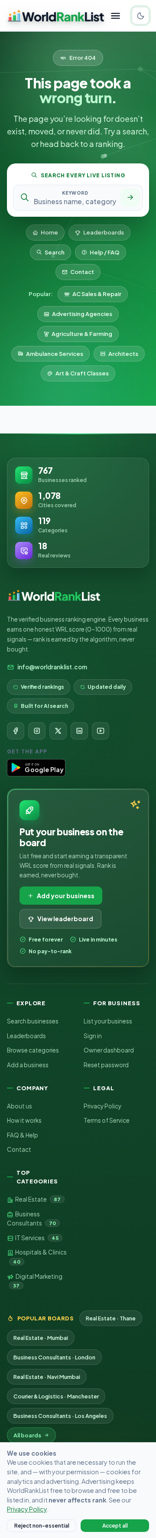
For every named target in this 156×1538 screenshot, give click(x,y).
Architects (123, 353)
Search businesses (32, 1021)
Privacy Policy (102, 1106)
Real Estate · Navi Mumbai (46, 1376)
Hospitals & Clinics (40, 1256)
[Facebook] (15, 731)
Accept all (115, 1525)
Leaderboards (103, 232)
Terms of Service (107, 1120)
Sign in (93, 1035)
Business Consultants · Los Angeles (60, 1415)
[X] (58, 731)
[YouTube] (100, 731)
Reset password (106, 1065)
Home (49, 232)
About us (19, 1106)
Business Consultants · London (54, 1357)
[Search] (130, 198)
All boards (27, 1435)
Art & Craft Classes (82, 373)
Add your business (65, 895)
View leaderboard (65, 918)
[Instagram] (37, 731)
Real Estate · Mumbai (40, 1337)
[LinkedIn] (79, 731)
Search (55, 252)
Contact (82, 271)
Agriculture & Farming (82, 333)
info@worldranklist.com (52, 667)
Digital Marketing (37, 1281)
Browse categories (33, 1050)
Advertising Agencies (82, 313)
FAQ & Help (22, 1135)
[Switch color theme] (140, 15)
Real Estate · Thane (111, 1318)
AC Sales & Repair (96, 293)
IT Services (36, 1237)
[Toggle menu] (115, 16)
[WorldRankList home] (56, 15)
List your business (108, 1021)
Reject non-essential (41, 1525)
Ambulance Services (54, 353)
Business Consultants (31, 1218)
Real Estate (37, 1199)
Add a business (28, 1065)
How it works (24, 1120)
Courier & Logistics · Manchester (56, 1396)
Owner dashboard (109, 1050)
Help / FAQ (105, 252)
